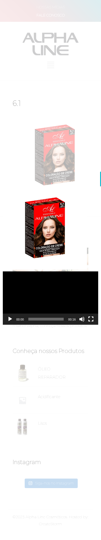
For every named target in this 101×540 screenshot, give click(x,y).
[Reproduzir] (10, 319)
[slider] (46, 319)
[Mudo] (82, 319)
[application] (50, 298)
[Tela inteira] (91, 319)
